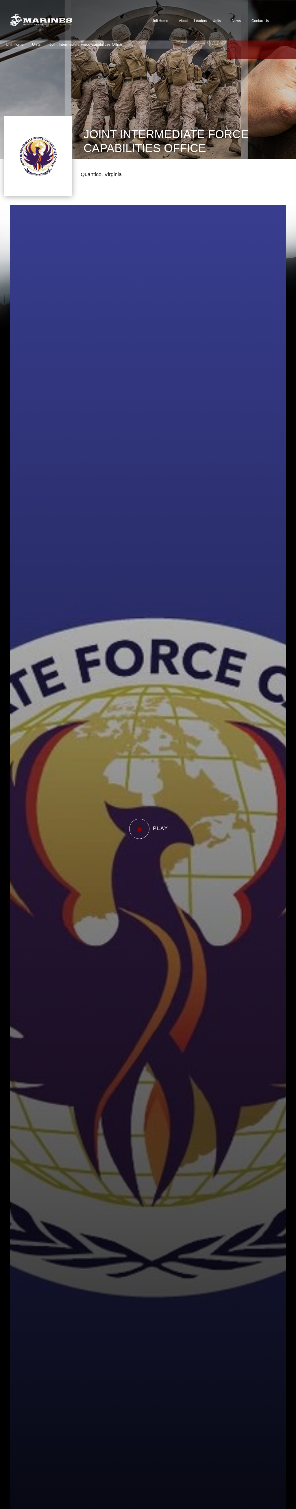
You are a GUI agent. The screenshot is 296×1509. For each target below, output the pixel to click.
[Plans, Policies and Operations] (41, 20)
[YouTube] (261, 49)
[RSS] (289, 49)
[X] (247, 49)
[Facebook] (233, 49)
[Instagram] (275, 49)
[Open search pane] (281, 20)
